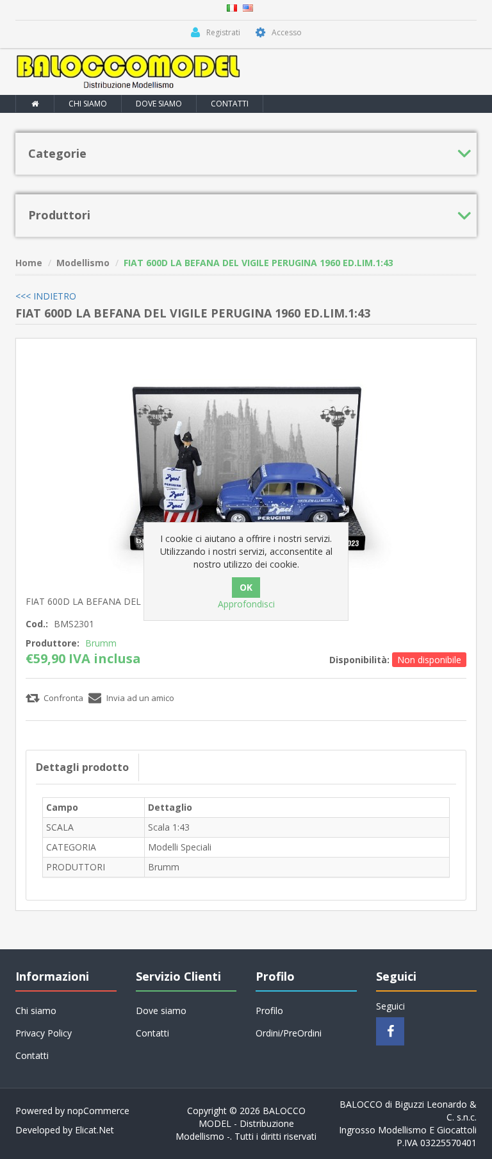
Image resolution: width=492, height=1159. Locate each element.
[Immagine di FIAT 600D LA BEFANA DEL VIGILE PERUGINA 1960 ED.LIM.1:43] (246, 464)
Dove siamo (159, 103)
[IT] (232, 7)
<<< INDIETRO (45, 296)
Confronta (63, 698)
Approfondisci (246, 604)
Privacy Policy (43, 1033)
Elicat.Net (94, 1130)
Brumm (101, 643)
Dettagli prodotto (82, 767)
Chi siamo (88, 103)
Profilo (269, 1010)
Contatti (230, 103)
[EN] (248, 7)
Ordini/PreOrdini (289, 1033)
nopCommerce (98, 1110)
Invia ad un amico (140, 698)
